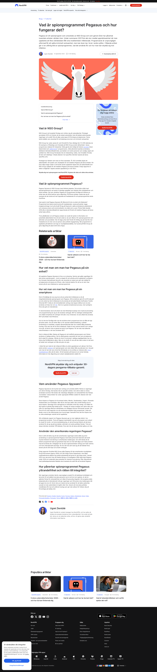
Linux (55, 659)
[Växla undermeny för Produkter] (122, 5)
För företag (80, 5)
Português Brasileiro (44, 498)
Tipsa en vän (34, 643)
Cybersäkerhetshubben (61, 634)
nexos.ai (111, 646)
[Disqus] (66, 544)
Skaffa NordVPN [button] (136, 5)
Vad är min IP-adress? (61, 631)
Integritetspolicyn (90, 628)
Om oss (33, 625)
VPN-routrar (34, 634)
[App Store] (104, 616)
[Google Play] (119, 616)
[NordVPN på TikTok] (40, 502)
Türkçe (58, 498)
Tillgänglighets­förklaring (86, 637)
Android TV (111, 659)
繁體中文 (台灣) (73, 498)
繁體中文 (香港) (65, 498)
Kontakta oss (83, 640)
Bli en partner (59, 643)
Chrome (83, 659)
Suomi (63, 496)
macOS (46, 659)
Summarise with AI (110, 54)
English (54, 496)
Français (67, 496)
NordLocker (112, 634)
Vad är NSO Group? (47, 110)
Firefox (92, 659)
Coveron (111, 640)
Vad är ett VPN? (59, 625)
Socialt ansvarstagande (61, 637)
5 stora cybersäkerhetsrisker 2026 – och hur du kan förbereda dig (51, 259)
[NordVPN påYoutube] (52, 502)
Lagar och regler (57, 10)
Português (53, 498)
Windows (36, 659)
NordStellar (112, 637)
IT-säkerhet (41, 10)
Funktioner (53, 5)
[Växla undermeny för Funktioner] (57, 5)
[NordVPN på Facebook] (46, 502)
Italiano (72, 496)
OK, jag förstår (16, 661)
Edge (101, 659)
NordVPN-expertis (69, 10)
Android (64, 659)
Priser (47, 5)
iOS (74, 659)
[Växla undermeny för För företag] (84, 5)
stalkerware (53, 149)
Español (59, 496)
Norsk (83, 496)
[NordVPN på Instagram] (49, 502)
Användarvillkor (89, 634)
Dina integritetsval (85, 631)
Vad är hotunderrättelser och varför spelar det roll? (110, 599)
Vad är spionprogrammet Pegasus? (52, 113)
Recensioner (34, 637)
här (56, 305)
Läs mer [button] (74, 373)
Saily (110, 643)
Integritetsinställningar (17, 665)
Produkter (119, 5)
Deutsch (49, 496)
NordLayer (112, 628)
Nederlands (78, 496)
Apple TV (120, 659)
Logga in (105, 5)
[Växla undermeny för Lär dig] (75, 5)
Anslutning (34, 10)
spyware (86, 147)
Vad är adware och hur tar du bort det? (79, 256)
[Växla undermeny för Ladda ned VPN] (68, 5)
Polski (87, 496)
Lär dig (72, 5)
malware (50, 348)
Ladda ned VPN (63, 5)
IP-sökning (58, 628)
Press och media (59, 640)
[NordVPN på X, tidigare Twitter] (43, 502)
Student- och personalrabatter (39, 640)
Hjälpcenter (112, 5)
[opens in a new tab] (32, 616)
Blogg (41, 19)
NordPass (112, 631)
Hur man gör (48, 10)
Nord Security (113, 625)
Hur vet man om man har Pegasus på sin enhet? (55, 116)
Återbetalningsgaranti (37, 631)
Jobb (37, 628)
